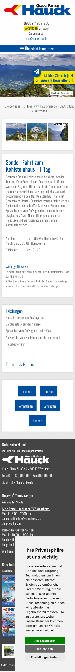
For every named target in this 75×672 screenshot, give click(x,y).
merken (48, 391)
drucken (27, 391)
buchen (37, 421)
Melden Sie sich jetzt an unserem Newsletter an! (54, 78)
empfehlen (26, 406)
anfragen (50, 406)
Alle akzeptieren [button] (45, 640)
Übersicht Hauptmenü (39, 48)
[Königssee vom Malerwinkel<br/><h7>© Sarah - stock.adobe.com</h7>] (58, 132)
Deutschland (67, 106)
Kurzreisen (40, 110)
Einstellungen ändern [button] (45, 657)
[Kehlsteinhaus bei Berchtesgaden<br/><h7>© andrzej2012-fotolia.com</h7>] (16, 132)
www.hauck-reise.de (45, 106)
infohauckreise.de (36, 38)
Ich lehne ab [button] (45, 648)
